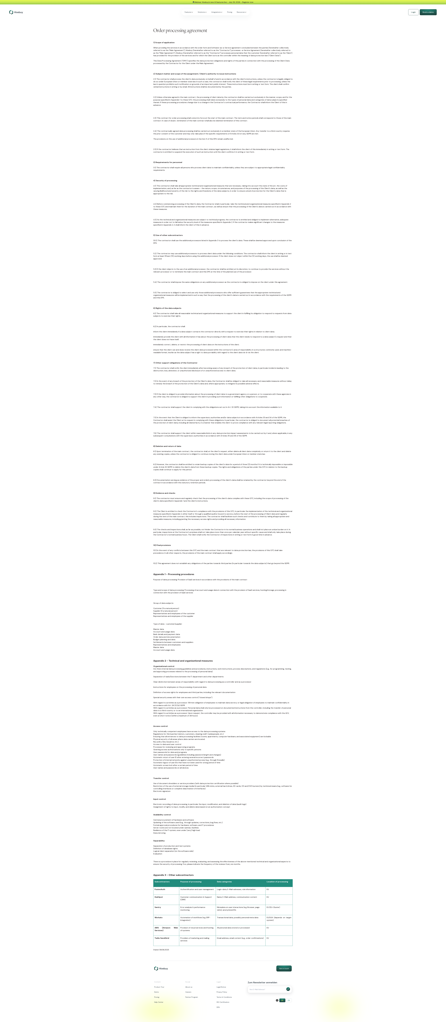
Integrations (216, 12)
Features (188, 12)
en (289, 1000)
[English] (277, 1000)
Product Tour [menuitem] (159, 987)
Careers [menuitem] (188, 992)
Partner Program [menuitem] (191, 997)
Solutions (201, 12)
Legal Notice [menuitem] (221, 987)
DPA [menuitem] (218, 1007)
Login (413, 12)
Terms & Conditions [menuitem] (224, 997)
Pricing (229, 12)
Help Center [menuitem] (158, 1002)
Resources (241, 12)
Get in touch (284, 968)
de (282, 1000)
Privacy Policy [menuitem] (222, 992)
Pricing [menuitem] (156, 997)
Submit (288, 989)
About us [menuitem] (188, 987)
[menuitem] (282, 1000)
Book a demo (428, 12)
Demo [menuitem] (156, 992)
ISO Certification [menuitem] (223, 1002)
